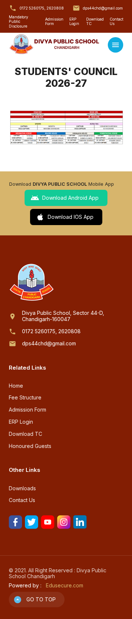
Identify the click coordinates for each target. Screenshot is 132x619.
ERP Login (74, 21)
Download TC (95, 21)
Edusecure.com (64, 585)
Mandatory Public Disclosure (18, 21)
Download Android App (70, 198)
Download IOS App (71, 217)
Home (16, 386)
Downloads (22, 488)
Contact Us (116, 21)
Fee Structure (25, 398)
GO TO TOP (41, 599)
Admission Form (54, 21)
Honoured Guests (30, 446)
